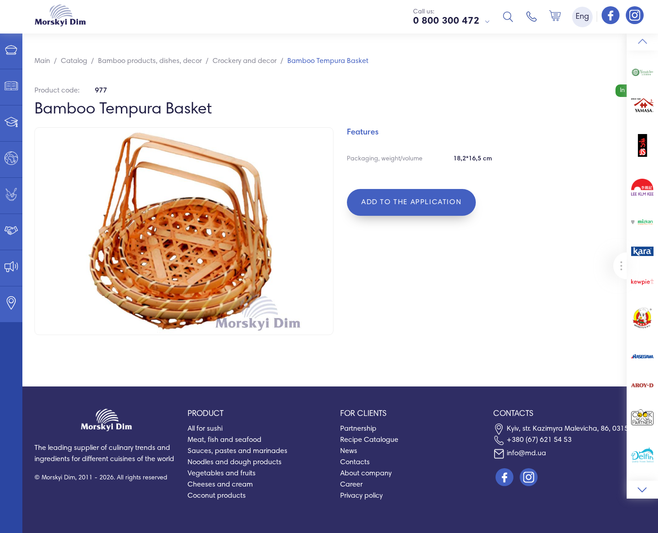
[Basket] (555, 16)
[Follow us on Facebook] (611, 16)
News (348, 451)
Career (351, 484)
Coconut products (217, 495)
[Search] (508, 16)
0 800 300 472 (446, 21)
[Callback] (532, 16)
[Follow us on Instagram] (635, 16)
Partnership (358, 428)
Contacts (355, 462)
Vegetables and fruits (222, 473)
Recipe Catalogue (369, 440)
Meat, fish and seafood (224, 440)
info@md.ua (526, 453)
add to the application (411, 202)
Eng (582, 17)
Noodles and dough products (235, 462)
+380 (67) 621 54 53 (539, 440)
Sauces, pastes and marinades (237, 451)
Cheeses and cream (220, 484)
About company (366, 473)
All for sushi (205, 428)
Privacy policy (361, 495)
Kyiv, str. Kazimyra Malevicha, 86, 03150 (569, 428)
